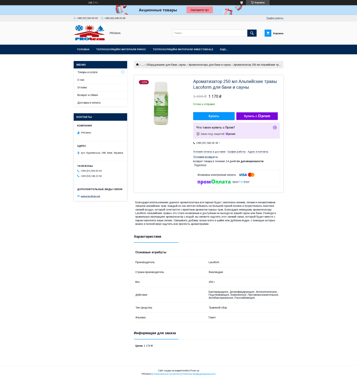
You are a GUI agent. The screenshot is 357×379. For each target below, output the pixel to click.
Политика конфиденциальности (199, 374)
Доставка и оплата (88, 102)
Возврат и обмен (87, 95)
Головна (83, 49)
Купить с (250, 116)
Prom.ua (194, 370)
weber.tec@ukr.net (90, 196)
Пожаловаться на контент (166, 374)
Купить (214, 116)
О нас (80, 79)
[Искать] (252, 33)
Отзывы (82, 87)
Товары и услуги (87, 72)
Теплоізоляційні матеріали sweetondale (183, 49)
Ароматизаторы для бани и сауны (210, 64)
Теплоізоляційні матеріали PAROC (121, 49)
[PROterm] (89, 39)
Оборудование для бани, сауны (166, 64)
